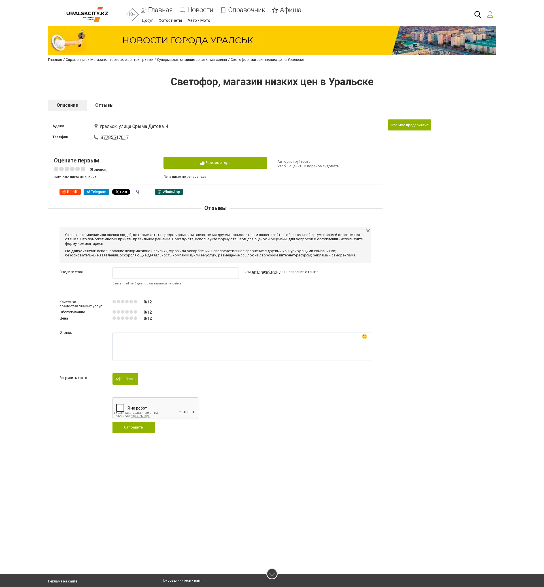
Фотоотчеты (170, 20)
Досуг (147, 20)
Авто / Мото (199, 20)
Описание (67, 105)
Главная (160, 10)
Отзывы (104, 105)
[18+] (87, 14)
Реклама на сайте (62, 581)
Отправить (133, 427)
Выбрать (128, 379)
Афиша (290, 10)
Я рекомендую (218, 162)
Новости (200, 10)
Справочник (246, 10)
